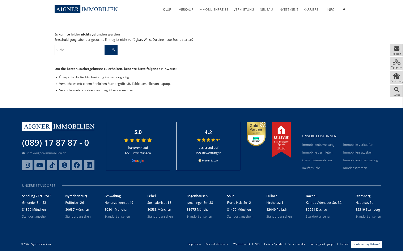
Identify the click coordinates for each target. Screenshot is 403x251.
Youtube (39, 165)
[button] (396, 50)
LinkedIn (89, 165)
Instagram (27, 165)
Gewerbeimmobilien (317, 160)
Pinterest (64, 165)
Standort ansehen (34, 216)
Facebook (77, 165)
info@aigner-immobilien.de (46, 153)
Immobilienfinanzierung (360, 160)
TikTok (52, 165)
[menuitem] (166, 9)
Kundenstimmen (355, 168)
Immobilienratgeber (357, 152)
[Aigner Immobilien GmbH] (86, 9)
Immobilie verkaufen (358, 144)
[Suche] (344, 9)
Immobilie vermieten (317, 152)
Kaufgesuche (311, 168)
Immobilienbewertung (318, 144)
